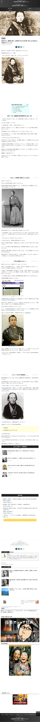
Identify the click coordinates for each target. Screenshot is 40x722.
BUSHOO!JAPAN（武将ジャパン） (21, 1)
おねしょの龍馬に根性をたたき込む (18, 107)
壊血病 (2, 424)
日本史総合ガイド (30, 10)
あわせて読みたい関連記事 (17, 111)
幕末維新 (10, 10)
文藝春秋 (8, 500)
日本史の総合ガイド (12, 714)
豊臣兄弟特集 (10, 8)
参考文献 (14, 112)
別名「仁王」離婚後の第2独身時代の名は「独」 (20, 106)
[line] (21, 47)
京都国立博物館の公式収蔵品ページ (9, 298)
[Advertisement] (20, 96)
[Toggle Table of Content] (27, 105)
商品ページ (9, 502)
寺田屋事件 (6, 388)
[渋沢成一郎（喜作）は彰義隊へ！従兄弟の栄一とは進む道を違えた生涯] (10, 602)
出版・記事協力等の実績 (31, 714)
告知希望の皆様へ (18, 714)
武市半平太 (7, 312)
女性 (9, 564)
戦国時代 (30, 8)
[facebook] (19, 47)
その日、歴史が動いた (5, 564)
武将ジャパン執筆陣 (24, 714)
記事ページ (5, 516)
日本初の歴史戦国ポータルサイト (20, 717)
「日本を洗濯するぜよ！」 (16, 108)
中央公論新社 (9, 511)
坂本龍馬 (10, 183)
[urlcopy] (24, 47)
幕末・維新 (4, 562)
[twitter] (16, 47)
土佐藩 (12, 564)
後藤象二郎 (28, 312)
